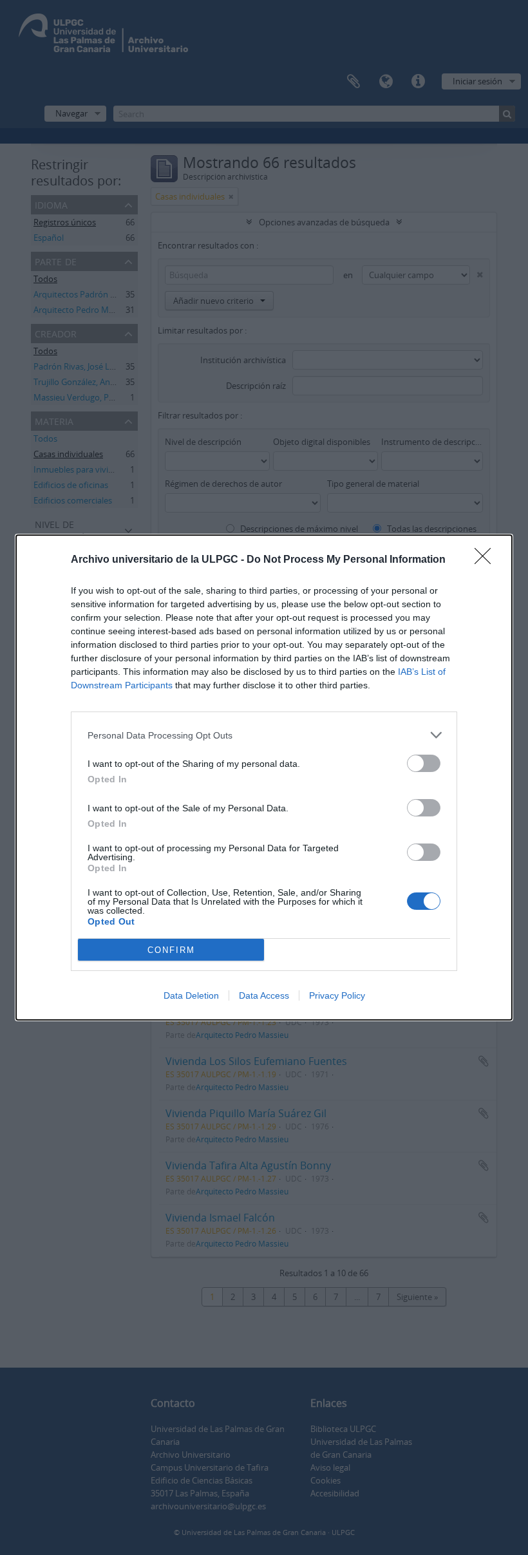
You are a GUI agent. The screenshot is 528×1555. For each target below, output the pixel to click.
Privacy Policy (337, 995)
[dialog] (264, 777)
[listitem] (264, 735)
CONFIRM (171, 950)
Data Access (264, 995)
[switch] (423, 763)
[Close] (487, 560)
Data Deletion (191, 995)
